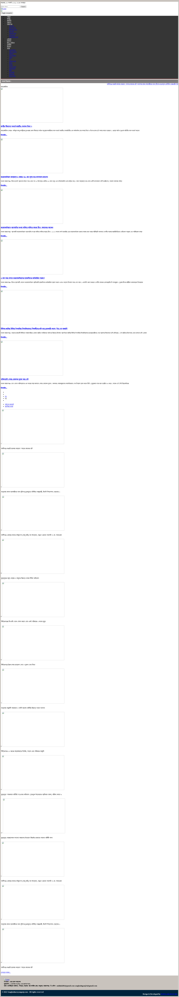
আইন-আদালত (13, 52)
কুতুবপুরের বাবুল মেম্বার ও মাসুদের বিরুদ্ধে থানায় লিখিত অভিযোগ (20, 578)
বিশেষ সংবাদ (12, 76)
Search (23, 6)
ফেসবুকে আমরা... (6, 972)
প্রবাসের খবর (12, 61)
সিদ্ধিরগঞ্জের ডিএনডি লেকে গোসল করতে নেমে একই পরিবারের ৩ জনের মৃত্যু (23, 621)
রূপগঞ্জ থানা (12, 35)
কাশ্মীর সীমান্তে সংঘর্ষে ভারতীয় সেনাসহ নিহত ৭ (16, 126)
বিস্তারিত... (4, 135)
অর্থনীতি (9, 44)
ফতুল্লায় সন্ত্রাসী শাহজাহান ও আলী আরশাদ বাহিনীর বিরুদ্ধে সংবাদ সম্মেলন (23, 708)
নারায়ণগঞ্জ (9, 24)
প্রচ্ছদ (9, 17)
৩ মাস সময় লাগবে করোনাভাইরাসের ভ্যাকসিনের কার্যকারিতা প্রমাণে (23, 278)
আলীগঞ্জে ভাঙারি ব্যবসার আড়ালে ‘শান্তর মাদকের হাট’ (105, 84)
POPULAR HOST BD (169, 994)
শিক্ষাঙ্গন (9, 41)
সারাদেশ (9, 22)
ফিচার (10, 63)
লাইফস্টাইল (12, 69)
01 (6, 396)
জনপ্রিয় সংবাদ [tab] (9, 406)
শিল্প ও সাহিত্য (11, 43)
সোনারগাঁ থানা (12, 33)
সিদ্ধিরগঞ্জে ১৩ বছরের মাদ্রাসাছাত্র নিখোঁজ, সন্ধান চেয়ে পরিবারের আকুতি (22, 751)
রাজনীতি (9, 20)
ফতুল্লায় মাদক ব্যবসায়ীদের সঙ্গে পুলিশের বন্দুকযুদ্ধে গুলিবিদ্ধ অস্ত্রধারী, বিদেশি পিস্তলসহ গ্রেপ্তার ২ (148, 84)
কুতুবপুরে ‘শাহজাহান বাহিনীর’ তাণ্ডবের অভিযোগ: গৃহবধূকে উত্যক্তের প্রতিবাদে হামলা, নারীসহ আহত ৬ (31, 794)
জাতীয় (8, 18)
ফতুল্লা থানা (12, 28)
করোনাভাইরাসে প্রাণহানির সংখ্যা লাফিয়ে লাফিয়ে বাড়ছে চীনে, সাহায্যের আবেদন (27, 227)
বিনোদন (9, 46)
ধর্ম (10, 59)
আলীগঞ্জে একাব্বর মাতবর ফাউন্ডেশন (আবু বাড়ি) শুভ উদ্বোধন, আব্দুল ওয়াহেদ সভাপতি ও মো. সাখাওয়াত (31, 535)
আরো (8, 48)
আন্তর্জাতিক (12, 50)
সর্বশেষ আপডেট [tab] (9, 404)
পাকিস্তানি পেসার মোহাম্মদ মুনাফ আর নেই (14, 379)
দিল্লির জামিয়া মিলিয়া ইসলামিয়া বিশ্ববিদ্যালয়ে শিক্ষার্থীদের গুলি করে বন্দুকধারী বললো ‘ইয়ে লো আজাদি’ (34, 328)
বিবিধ (10, 70)
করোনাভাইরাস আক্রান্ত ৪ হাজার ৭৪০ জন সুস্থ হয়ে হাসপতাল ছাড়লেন (24, 177)
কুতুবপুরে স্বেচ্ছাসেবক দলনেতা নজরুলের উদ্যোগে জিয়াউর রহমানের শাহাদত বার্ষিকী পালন (27, 838)
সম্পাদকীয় (11, 72)
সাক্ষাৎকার (11, 74)
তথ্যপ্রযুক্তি (12, 56)
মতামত (11, 65)
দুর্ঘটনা (10, 57)
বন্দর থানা (11, 31)
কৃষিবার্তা (11, 54)
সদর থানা (11, 26)
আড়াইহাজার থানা (13, 37)
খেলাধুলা (9, 39)
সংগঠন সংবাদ (12, 67)
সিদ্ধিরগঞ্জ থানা (13, 30)
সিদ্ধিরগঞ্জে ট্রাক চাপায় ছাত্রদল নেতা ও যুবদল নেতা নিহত (18, 665)
